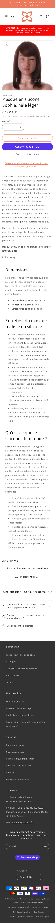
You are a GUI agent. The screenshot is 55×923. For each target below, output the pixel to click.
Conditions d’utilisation (41, 907)
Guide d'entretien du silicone (20, 715)
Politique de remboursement (32, 902)
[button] (6, 16)
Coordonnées (39, 912)
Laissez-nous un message (18, 708)
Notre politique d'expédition (20, 758)
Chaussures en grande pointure (21, 668)
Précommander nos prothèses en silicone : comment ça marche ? (26, 165)
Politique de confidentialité (18, 907)
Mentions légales (42, 916)
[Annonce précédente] (5, 4)
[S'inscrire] (45, 846)
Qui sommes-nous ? (16, 745)
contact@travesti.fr (22, 822)
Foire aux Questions (16, 701)
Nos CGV (10, 772)
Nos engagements (15, 752)
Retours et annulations (17, 779)
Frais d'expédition (19, 116)
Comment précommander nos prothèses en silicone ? (26, 724)
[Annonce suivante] (49, 4)
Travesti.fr (15, 899)
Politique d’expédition (22, 912)
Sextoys (10, 682)
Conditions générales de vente (21, 916)
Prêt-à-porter (12, 675)
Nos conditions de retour (18, 765)
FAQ (49, 592)
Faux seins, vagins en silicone (20, 654)
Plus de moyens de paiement (28, 154)
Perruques (11, 661)
